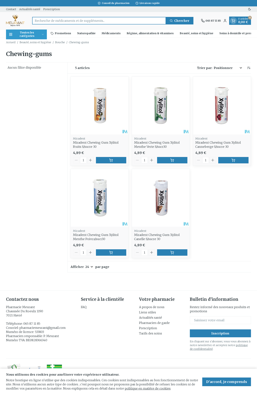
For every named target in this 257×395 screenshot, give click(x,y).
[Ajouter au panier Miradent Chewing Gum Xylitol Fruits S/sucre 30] (111, 160)
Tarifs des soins (150, 333)
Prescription (51, 9)
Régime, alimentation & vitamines (150, 33)
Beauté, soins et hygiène (196, 33)
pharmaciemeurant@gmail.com (42, 328)
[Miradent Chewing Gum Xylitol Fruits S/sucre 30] (99, 105)
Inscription (220, 333)
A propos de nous (151, 307)
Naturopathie (86, 33)
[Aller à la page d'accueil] (15, 20)
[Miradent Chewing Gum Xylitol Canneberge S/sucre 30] (222, 105)
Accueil (11, 42)
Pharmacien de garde (154, 323)
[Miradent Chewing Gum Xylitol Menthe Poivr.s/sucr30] (99, 198)
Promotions (63, 33)
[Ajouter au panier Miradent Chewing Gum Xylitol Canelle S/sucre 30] (172, 252)
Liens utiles (147, 312)
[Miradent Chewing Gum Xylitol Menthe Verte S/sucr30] (161, 105)
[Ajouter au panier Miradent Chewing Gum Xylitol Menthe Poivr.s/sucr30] (111, 252)
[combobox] (99, 20)
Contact (11, 9)
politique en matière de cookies (148, 388)
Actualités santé (29, 9)
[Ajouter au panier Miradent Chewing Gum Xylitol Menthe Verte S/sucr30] (172, 160)
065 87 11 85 (31, 323)
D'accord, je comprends (226, 382)
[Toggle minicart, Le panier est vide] (233, 20)
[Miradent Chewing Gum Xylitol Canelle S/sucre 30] (161, 198)
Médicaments (111, 33)
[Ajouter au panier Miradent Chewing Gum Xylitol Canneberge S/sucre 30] (233, 160)
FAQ (84, 307)
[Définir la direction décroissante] (248, 67)
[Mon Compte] (225, 21)
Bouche (60, 42)
